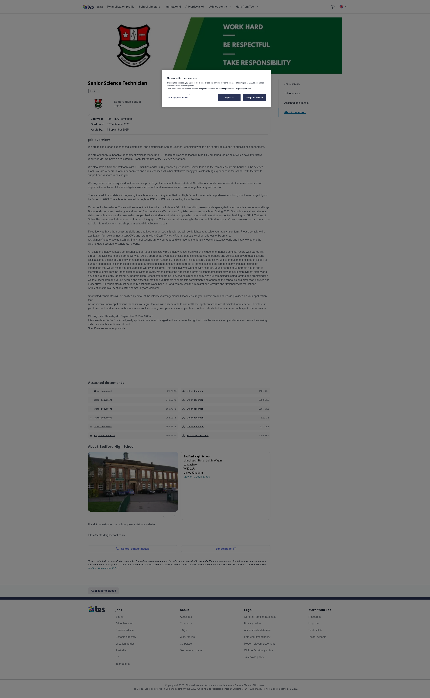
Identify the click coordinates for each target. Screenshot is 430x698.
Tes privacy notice (243, 89)
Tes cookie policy (223, 89)
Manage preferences (178, 98)
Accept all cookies (254, 98)
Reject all (229, 98)
